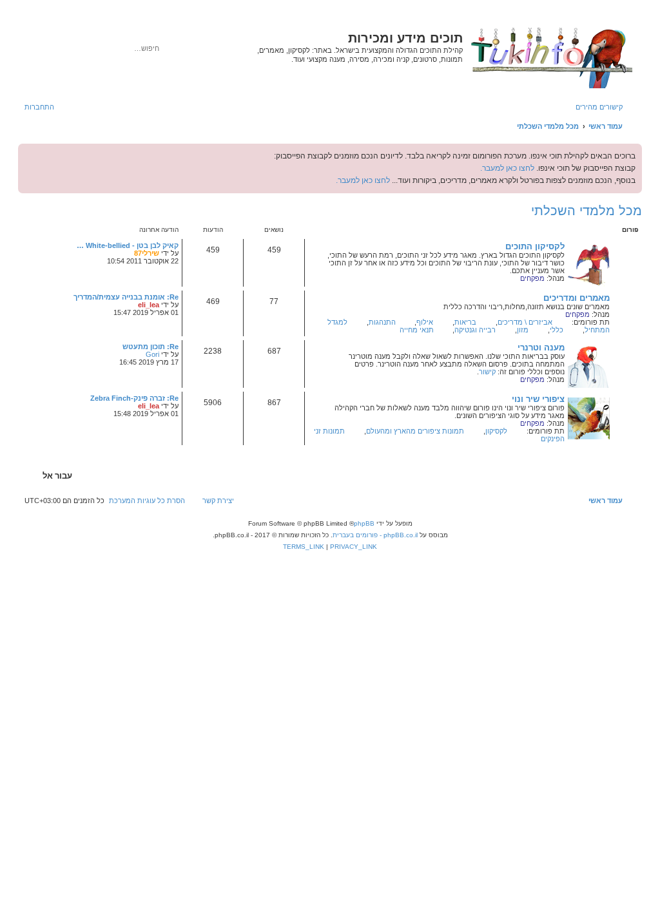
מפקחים (532, 278)
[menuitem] (45, 107)
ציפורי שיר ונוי (538, 399)
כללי (556, 330)
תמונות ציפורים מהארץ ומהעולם (415, 431)
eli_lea (148, 305)
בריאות (465, 322)
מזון (523, 330)
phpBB (364, 523)
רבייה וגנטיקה (475, 330)
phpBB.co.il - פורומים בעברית (375, 535)
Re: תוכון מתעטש (150, 346)
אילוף (424, 322)
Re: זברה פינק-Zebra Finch (134, 398)
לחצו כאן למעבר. (507, 168)
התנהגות (382, 322)
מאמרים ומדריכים (576, 298)
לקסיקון (496, 431)
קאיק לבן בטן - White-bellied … (128, 245)
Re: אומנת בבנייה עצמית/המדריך (126, 297)
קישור (487, 372)
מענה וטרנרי (541, 347)
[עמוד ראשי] (551, 55)
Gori (152, 354)
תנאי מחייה (417, 330)
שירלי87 (146, 253)
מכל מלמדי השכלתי (586, 211)
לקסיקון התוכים (535, 246)
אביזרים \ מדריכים (525, 322)
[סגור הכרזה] (28, 154)
